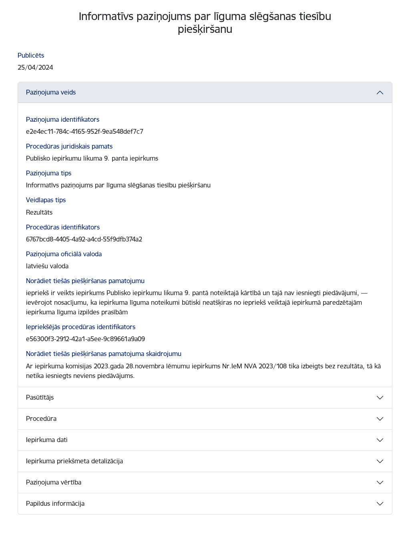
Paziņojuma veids (51, 92)
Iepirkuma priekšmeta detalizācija (74, 461)
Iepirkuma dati (47, 440)
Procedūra (41, 418)
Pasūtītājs (40, 397)
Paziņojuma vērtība (53, 482)
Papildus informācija (55, 503)
